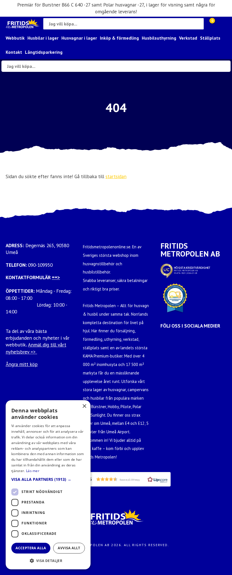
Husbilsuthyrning (159, 38)
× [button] (84, 406)
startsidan (116, 176)
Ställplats (210, 38)
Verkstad (188, 38)
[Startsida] (23, 24)
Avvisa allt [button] (69, 548)
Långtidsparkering (44, 52)
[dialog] (48, 484)
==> (56, 277)
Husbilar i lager (43, 38)
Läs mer (32, 470)
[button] (127, 479)
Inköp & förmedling (119, 38)
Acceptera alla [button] (31, 548)
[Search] (198, 23)
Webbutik (15, 38)
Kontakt (14, 52)
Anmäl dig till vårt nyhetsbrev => (36, 348)
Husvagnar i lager (79, 38)
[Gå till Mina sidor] (220, 24)
